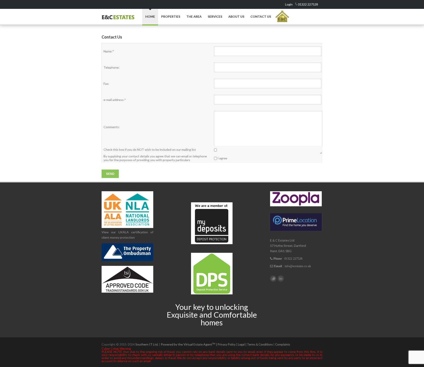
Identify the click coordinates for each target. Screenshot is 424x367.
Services (215, 16)
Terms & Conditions (260, 344)
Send (110, 174)
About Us (236, 16)
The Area (194, 16)
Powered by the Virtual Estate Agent (189, 344)
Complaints (282, 344)
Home (150, 16)
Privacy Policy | (228, 344)
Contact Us (260, 16)
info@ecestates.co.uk (298, 266)
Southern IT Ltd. (146, 344)
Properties (170, 16)
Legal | (242, 344)
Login (289, 4)
